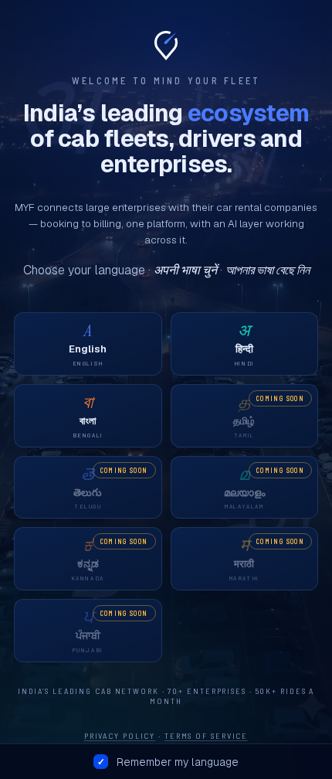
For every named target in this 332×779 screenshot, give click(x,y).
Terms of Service (206, 735)
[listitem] (88, 344)
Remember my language (178, 762)
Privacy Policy (119, 735)
